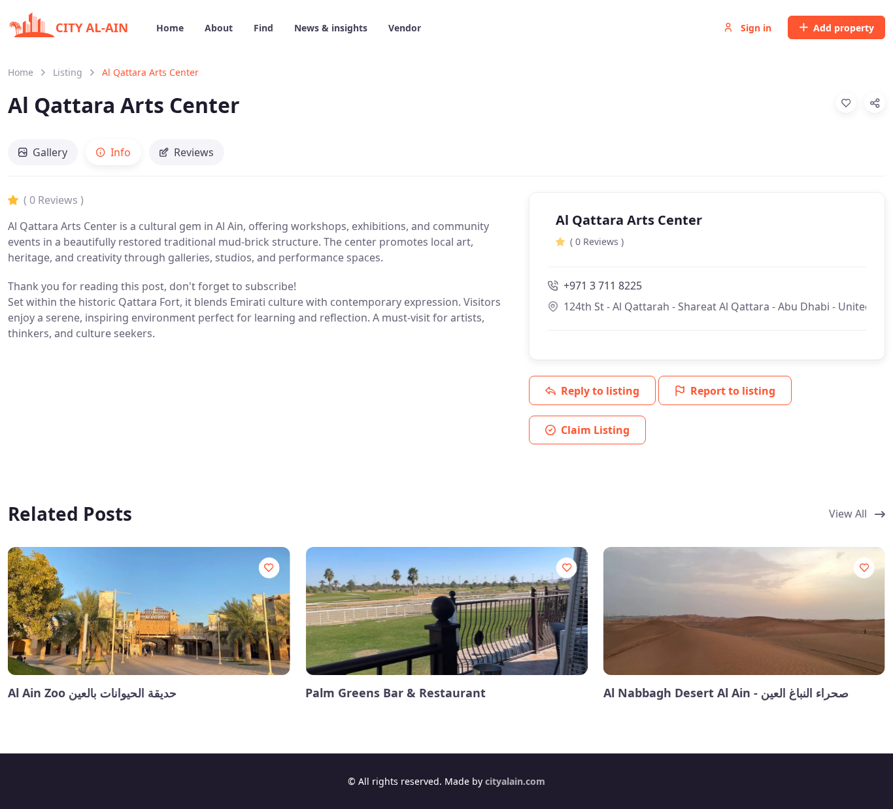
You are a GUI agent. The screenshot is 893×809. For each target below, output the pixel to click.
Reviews (194, 152)
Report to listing (732, 391)
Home (20, 72)
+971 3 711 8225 (603, 285)
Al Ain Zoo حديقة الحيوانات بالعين (92, 693)
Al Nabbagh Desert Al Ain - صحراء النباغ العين (726, 693)
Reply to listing (600, 391)
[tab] (43, 152)
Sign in (754, 28)
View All (849, 513)
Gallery (50, 152)
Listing (67, 72)
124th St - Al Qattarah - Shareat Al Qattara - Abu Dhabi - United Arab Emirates (715, 306)
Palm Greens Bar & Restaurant (395, 693)
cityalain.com (515, 781)
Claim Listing (595, 430)
